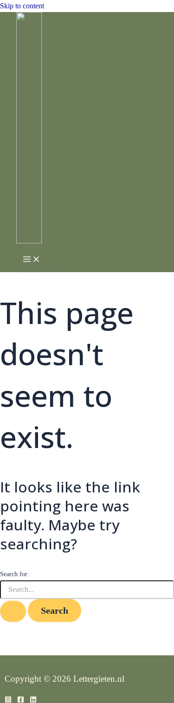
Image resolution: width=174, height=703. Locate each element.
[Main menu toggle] (31, 260)
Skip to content (22, 6)
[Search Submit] (13, 611)
